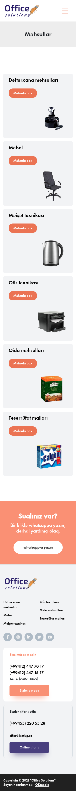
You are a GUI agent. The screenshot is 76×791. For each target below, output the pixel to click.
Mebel (7, 615)
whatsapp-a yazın (38, 547)
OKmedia (42, 785)
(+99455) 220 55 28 (27, 723)
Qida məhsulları (51, 610)
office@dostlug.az (21, 735)
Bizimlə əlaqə (29, 690)
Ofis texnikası (49, 602)
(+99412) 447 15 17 (27, 673)
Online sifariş (29, 747)
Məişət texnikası (14, 623)
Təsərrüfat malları (52, 618)
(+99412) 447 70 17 (27, 666)
